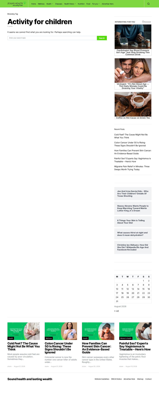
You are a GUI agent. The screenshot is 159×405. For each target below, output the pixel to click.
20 (133, 293)
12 (128, 289)
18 (122, 293)
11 (122, 289)
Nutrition (81, 4)
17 (117, 293)
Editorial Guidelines (102, 379)
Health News (69, 4)
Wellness (41, 4)
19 (128, 293)
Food (88, 4)
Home (33, 4)
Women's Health (125, 338)
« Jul (116, 311)
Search (102, 38)
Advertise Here (107, 4)
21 (138, 293)
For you (95, 4)
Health (48, 4)
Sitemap (140, 379)
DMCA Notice (116, 379)
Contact (148, 379)
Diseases (58, 4)
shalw (9, 366)
